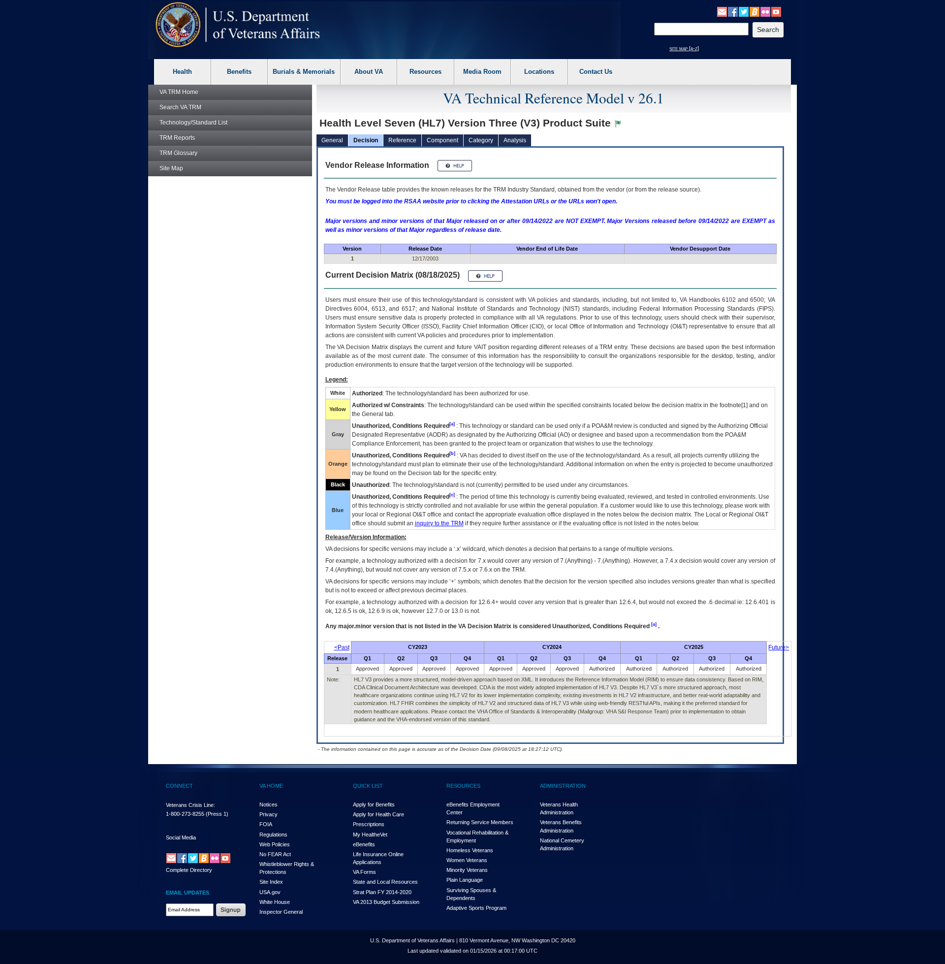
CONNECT (179, 786)
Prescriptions (368, 824)
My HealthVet (370, 834)
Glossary (178, 153)
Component (442, 140)
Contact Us (595, 71)
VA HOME (271, 786)
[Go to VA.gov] (238, 24)
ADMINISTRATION (563, 786)
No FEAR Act (275, 854)
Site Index (271, 882)
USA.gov (270, 892)
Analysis (515, 140)
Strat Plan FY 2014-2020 (382, 892)
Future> (778, 647)
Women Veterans (466, 860)
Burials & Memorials (304, 71)
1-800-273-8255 (185, 814)
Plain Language (464, 880)
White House (274, 902)
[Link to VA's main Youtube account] (776, 11)
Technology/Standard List (193, 122)
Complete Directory (189, 870)
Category (481, 140)
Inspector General (281, 912)
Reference (402, 140)
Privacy (268, 814)
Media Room (482, 71)
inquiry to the (439, 523)
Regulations (273, 834)
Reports (177, 137)
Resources (425, 71)
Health (182, 71)
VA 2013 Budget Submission (386, 902)
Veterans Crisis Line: (190, 805)
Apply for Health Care (378, 814)
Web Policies (274, 844)
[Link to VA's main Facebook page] (732, 11)
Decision (365, 140)
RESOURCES (463, 786)
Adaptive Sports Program (476, 908)
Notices (268, 804)
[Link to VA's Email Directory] (722, 11)
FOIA (265, 824)
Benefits (239, 71)
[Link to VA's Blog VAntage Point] (754, 11)
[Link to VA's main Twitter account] (743, 11)
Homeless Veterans (469, 850)
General (332, 140)
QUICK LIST (368, 786)
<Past (341, 647)
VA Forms (364, 872)
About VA (368, 71)
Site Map (171, 168)
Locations (539, 71)
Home (178, 92)
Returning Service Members (479, 822)
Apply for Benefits (374, 804)
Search (180, 107)
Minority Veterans (467, 870)
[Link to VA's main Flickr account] (765, 11)
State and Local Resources (385, 882)
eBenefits (364, 844)
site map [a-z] (684, 48)
